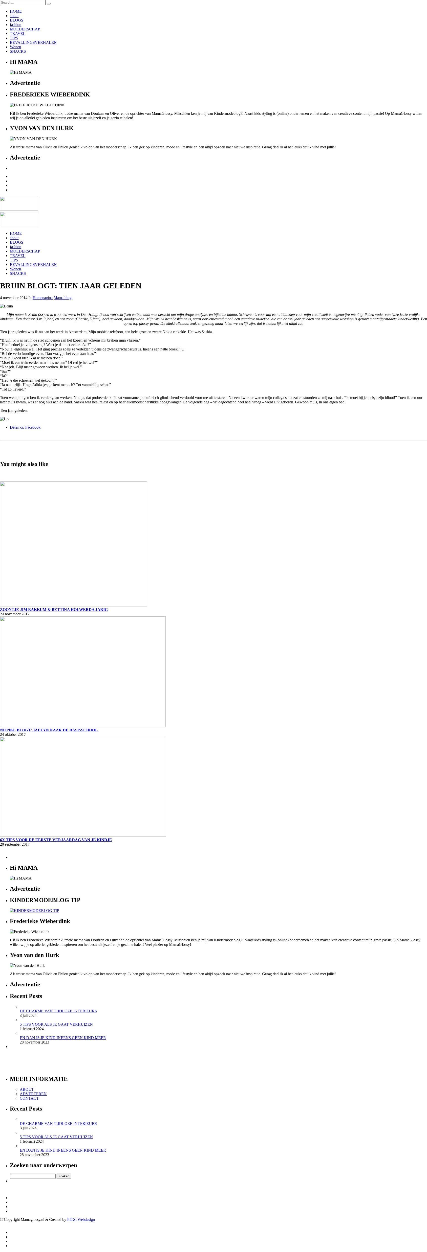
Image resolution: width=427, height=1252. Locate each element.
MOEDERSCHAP (25, 29)
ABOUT (27, 1089)
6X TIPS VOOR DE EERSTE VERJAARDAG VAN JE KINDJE (56, 840)
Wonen (15, 47)
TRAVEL (17, 33)
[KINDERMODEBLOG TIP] (34, 910)
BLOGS (16, 20)
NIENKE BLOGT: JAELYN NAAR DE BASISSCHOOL (49, 730)
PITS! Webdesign (81, 1219)
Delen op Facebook (25, 427)
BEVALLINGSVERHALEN (33, 42)
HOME (16, 11)
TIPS (14, 38)
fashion (15, 25)
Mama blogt (63, 298)
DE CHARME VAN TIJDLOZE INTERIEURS (58, 1011)
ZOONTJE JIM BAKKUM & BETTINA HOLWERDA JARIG (54, 609)
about (14, 16)
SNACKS (18, 51)
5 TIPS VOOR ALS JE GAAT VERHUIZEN (56, 1024)
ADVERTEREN (33, 1094)
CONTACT (29, 1098)
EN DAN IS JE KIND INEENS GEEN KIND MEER (63, 1038)
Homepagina (43, 298)
